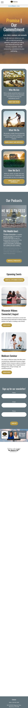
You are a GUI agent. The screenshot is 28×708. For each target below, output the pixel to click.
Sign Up (14, 423)
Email (14, 402)
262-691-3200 (15, 702)
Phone (14, 411)
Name (14, 392)
